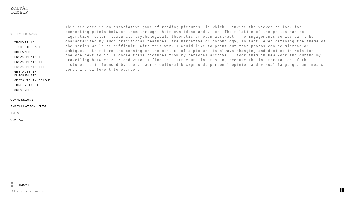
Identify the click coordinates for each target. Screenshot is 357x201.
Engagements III (29, 67)
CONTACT (17, 120)
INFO (14, 113)
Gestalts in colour (32, 80)
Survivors (23, 90)
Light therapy (27, 47)
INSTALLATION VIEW (28, 107)
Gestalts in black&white (25, 73)
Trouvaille (24, 42)
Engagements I (27, 57)
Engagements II (28, 62)
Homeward (22, 52)
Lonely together (29, 85)
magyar (25, 185)
